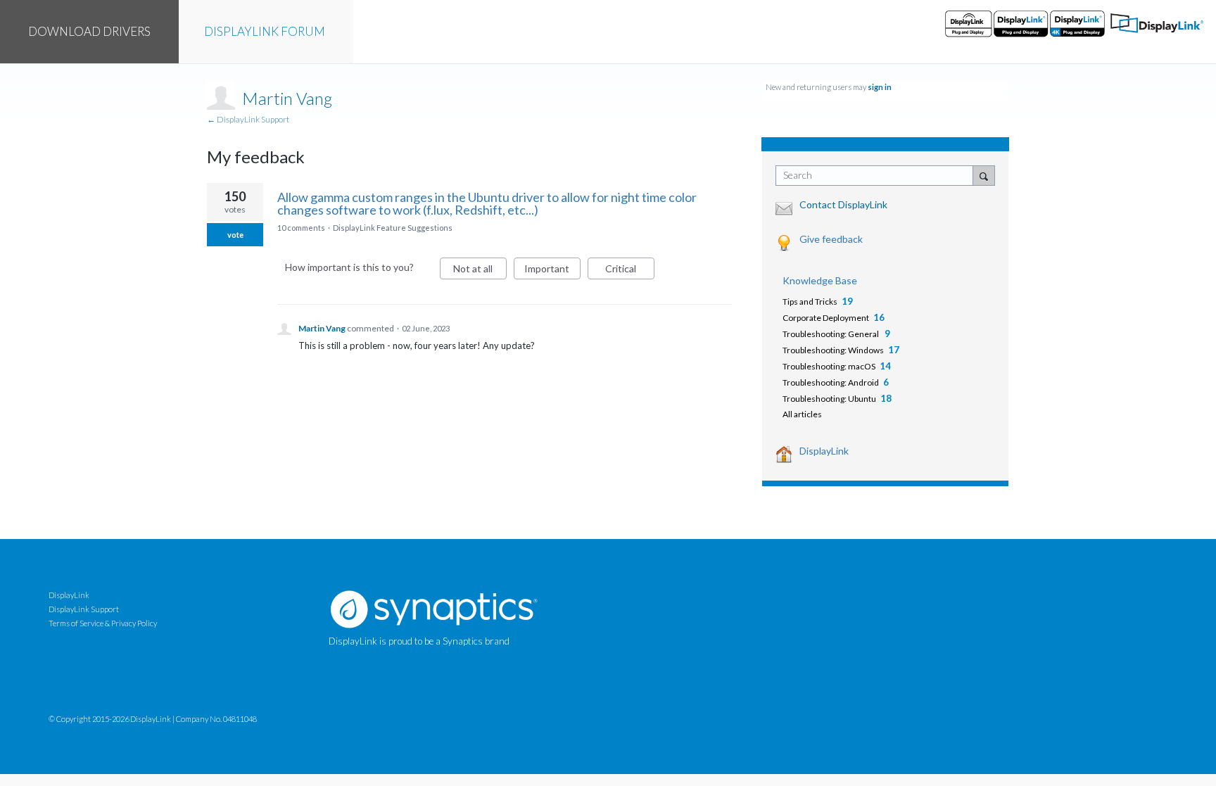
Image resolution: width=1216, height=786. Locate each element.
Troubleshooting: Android (831, 382)
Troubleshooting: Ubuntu (829, 398)
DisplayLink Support (84, 609)
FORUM (264, 31)
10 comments (301, 227)
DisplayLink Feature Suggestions (392, 227)
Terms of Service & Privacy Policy (103, 623)
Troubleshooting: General (831, 334)
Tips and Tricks (810, 301)
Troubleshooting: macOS (829, 366)
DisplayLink (824, 451)
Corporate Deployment (826, 317)
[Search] (984, 175)
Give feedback (831, 239)
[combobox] (878, 176)
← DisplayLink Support (248, 119)
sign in (880, 86)
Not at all (480, 270)
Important (552, 270)
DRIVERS (89, 31)
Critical (629, 270)
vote (235, 234)
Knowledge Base (820, 280)
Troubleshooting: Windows (833, 350)
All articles (802, 414)
